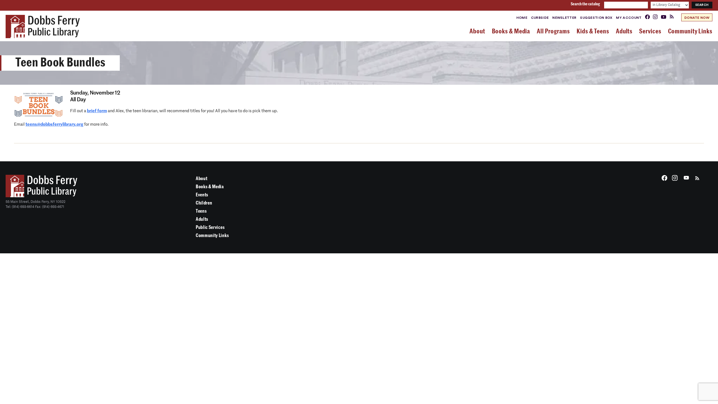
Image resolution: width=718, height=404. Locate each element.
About (201, 178)
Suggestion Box (596, 17)
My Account (628, 17)
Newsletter (564, 17)
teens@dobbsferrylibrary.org (54, 124)
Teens (201, 211)
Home (521, 17)
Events (202, 194)
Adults (202, 219)
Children (204, 203)
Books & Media (210, 186)
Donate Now (696, 17)
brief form (97, 111)
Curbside (540, 17)
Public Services (210, 227)
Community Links (212, 235)
